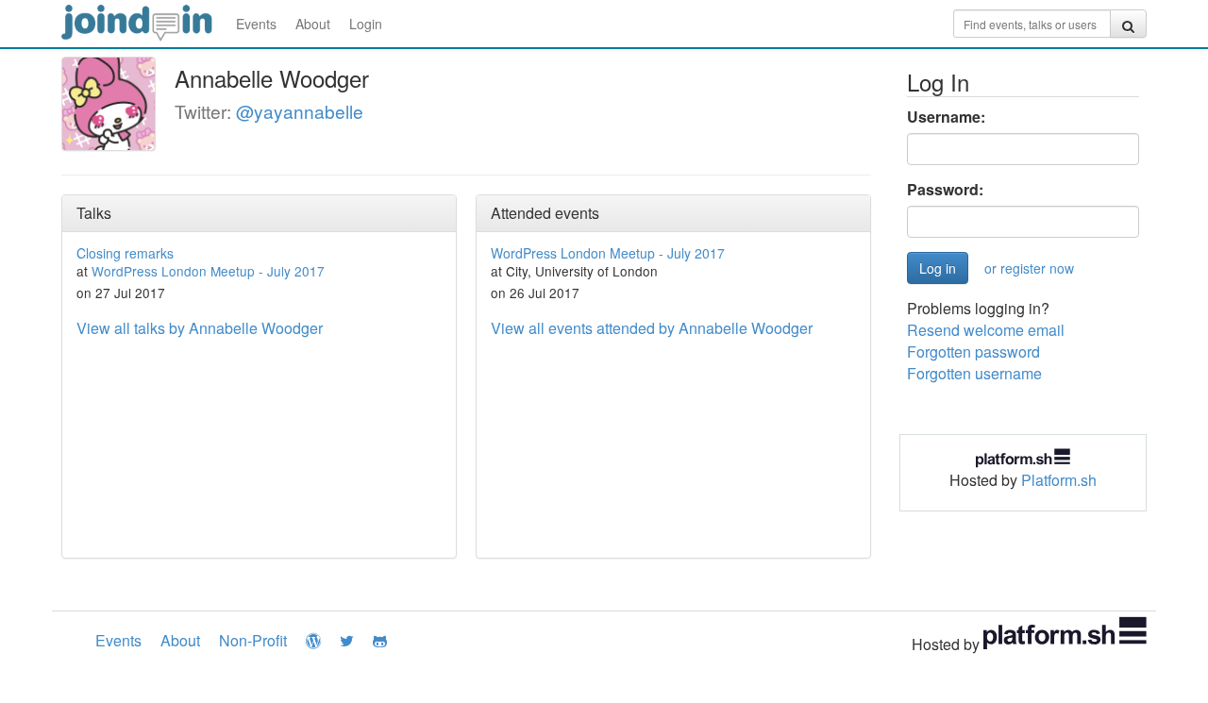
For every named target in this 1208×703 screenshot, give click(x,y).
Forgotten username (974, 373)
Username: (946, 117)
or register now (1029, 268)
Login (365, 23)
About (312, 23)
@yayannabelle (299, 111)
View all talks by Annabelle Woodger (199, 328)
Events (256, 23)
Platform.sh (1059, 480)
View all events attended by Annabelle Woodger (652, 328)
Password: (945, 189)
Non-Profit (253, 640)
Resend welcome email (986, 330)
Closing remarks (125, 252)
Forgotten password (973, 351)
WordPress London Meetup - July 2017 (208, 270)
